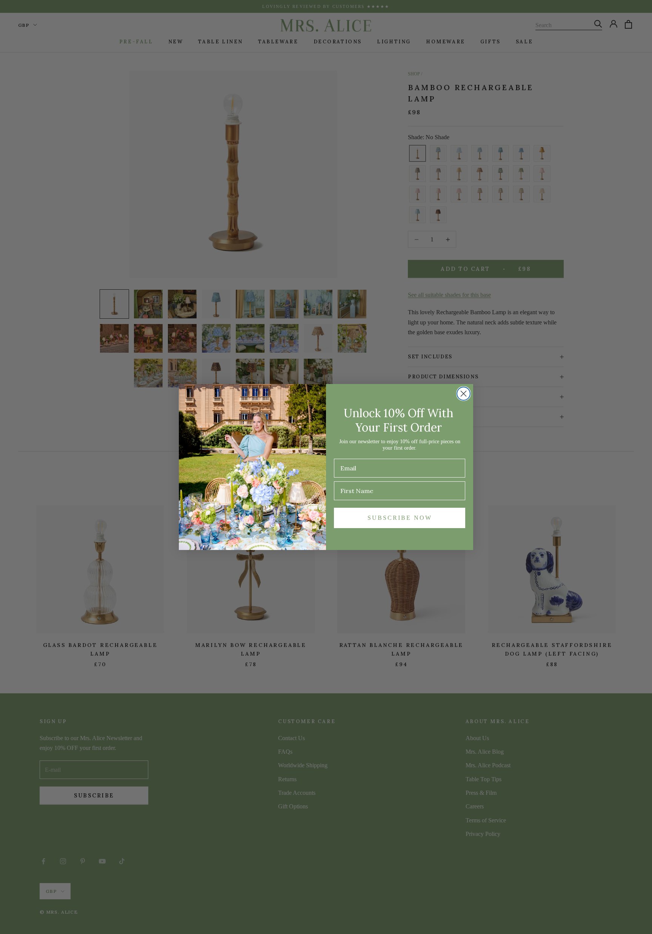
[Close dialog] (463, 393)
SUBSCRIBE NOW (400, 518)
